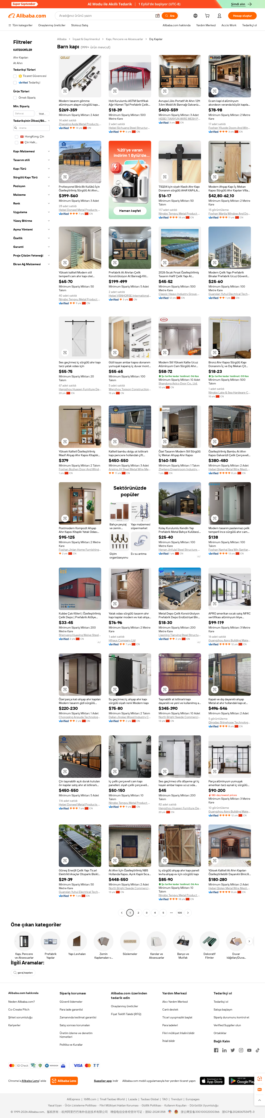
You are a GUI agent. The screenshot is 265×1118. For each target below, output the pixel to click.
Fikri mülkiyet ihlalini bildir (178, 1033)
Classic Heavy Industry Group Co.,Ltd (180, 294)
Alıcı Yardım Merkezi (175, 1001)
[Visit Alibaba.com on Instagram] (240, 1050)
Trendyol (176, 1099)
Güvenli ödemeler (71, 1001)
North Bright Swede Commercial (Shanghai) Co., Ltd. (180, 717)
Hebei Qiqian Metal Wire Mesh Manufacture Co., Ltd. (229, 469)
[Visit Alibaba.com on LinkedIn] (224, 1050)
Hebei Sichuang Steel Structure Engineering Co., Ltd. (130, 127)
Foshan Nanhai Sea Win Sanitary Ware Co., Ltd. (229, 549)
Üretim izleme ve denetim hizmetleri (76, 1034)
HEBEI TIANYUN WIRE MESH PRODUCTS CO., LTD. (180, 118)
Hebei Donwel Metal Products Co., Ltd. (80, 209)
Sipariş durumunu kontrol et (231, 1017)
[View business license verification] (170, 1112)
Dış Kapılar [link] (156, 39)
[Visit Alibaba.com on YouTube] (249, 1050)
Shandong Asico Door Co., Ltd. (178, 383)
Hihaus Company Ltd (122, 640)
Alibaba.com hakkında (23, 993)
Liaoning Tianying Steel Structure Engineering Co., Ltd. (180, 635)
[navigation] (31, 476)
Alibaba (61, 39)
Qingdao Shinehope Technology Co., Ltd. (229, 722)
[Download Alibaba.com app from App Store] (212, 1081)
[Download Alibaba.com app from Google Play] (243, 1081)
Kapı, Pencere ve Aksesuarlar (124, 39)
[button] (157, 15)
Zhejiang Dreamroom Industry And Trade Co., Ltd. (180, 469)
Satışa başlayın (223, 1009)
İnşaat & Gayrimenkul (86, 39)
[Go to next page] (188, 912)
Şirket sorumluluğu (20, 1017)
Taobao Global (150, 1099)
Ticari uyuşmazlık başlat (177, 1017)
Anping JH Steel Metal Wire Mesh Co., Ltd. (130, 469)
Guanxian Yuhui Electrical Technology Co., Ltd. (229, 294)
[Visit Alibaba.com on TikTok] (257, 1050)
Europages (193, 1099)
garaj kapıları (25, 972)
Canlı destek (170, 1009)
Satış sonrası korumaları (75, 1025)
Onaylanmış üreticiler (124, 1006)
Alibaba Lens (30, 1080)
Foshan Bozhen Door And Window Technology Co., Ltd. (80, 469)
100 (180, 912)
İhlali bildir (168, 1041)
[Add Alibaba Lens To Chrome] (64, 1081)
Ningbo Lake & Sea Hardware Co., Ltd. (229, 392)
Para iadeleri (170, 1025)
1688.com (90, 1099)
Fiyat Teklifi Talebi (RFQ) (126, 1014)
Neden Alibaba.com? (21, 1001)
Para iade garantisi (71, 1009)
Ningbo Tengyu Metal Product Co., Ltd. (180, 213)
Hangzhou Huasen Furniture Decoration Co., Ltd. (80, 389)
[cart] (208, 16)
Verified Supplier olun (227, 1025)
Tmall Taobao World (112, 1099)
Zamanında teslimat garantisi (78, 1017)
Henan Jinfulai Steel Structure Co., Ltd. (180, 549)
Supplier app (103, 1080)
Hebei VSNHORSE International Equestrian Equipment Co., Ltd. (130, 295)
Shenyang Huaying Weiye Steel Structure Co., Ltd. (80, 635)
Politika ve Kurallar (71, 1044)
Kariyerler (14, 1025)
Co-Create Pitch (18, 1009)
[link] (259, 1078)
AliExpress (73, 1099)
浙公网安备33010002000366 (200, 1111)
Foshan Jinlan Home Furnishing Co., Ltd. (80, 549)
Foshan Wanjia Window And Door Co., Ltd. (229, 213)
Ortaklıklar (220, 1033)
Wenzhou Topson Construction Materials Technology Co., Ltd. (130, 389)
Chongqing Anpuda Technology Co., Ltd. (80, 717)
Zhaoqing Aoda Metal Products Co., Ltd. (80, 124)
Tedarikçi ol (221, 1001)
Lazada (132, 1099)
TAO (164, 1099)
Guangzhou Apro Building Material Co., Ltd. (229, 640)
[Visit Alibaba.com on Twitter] (232, 1050)
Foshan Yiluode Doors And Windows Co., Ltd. (229, 127)
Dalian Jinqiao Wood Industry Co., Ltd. (130, 717)
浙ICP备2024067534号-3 (238, 1111)
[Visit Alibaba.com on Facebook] (216, 1050)
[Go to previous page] (121, 912)
